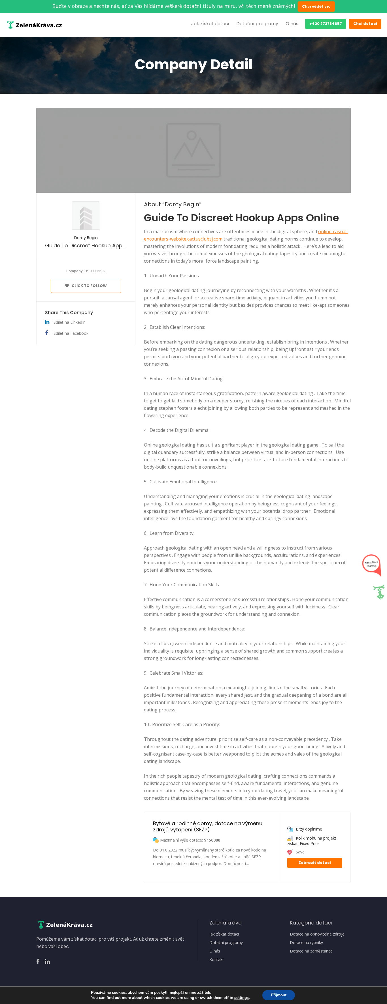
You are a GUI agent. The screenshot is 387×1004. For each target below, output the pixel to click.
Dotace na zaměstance (311, 951)
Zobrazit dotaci (315, 862)
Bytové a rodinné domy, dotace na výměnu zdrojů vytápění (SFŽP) (208, 826)
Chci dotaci (365, 23)
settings (241, 997)
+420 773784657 (325, 23)
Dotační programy (257, 23)
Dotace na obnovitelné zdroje (317, 934)
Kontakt (216, 959)
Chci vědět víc (316, 6)
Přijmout (278, 995)
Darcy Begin (86, 237)
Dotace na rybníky (306, 942)
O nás (292, 23)
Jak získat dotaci (210, 23)
